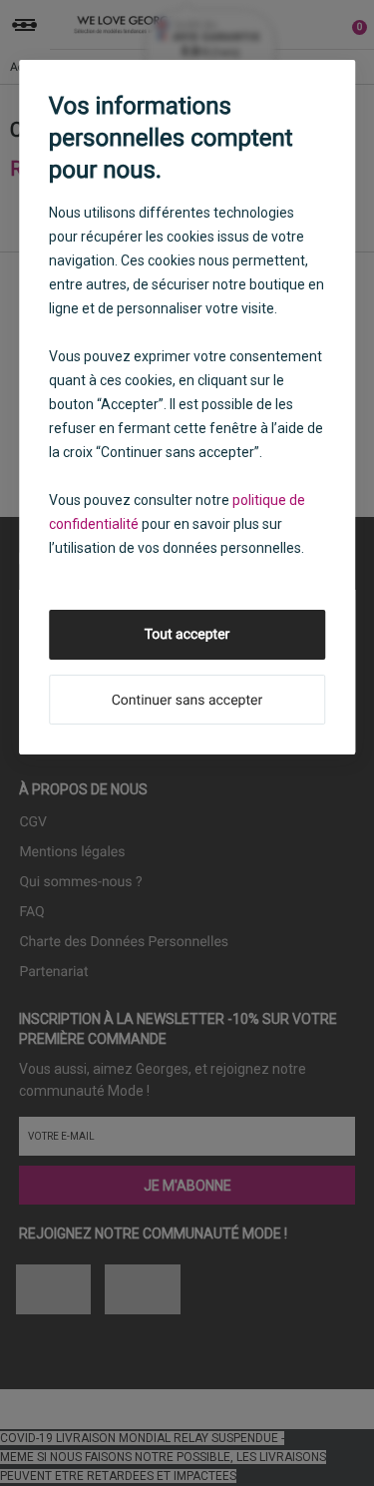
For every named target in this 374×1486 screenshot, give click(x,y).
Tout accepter (187, 635)
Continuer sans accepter (187, 701)
